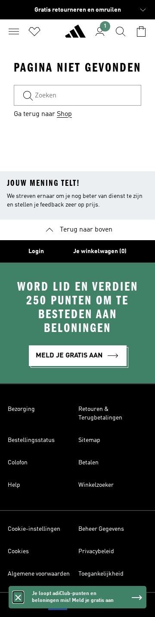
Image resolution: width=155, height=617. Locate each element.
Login (36, 251)
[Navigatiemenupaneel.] (13, 31)
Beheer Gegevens (101, 529)
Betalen (88, 463)
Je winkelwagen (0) (100, 251)
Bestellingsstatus (31, 440)
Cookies (18, 551)
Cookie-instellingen (34, 529)
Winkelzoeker (96, 485)
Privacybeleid (96, 551)
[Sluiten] (18, 597)
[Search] (120, 31)
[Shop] (75, 35)
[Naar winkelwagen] (141, 31)
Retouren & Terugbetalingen (100, 413)
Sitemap (89, 440)
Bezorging (21, 409)
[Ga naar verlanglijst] (34, 31)
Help (14, 485)
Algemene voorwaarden (39, 574)
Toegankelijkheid (101, 574)
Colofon (18, 463)
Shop (64, 114)
